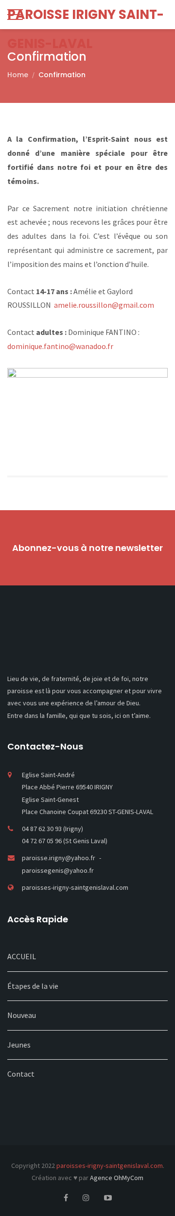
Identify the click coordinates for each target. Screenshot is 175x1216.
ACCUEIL (21, 956)
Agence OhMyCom (116, 1177)
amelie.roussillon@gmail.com (104, 305)
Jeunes (19, 1044)
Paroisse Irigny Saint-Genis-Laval (85, 17)
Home (17, 75)
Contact (21, 1074)
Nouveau (21, 1015)
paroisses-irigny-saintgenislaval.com (75, 887)
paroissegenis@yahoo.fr (58, 870)
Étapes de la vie (32, 986)
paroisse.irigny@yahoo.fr (59, 857)
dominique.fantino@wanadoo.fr (60, 346)
